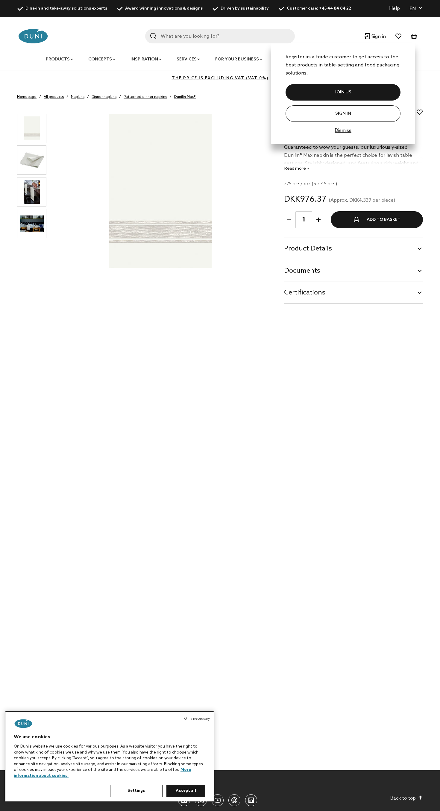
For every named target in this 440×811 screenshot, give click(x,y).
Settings (136, 791)
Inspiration (144, 59)
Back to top (403, 798)
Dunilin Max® (185, 97)
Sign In (343, 113)
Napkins (77, 97)
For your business (237, 59)
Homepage (27, 97)
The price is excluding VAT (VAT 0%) (220, 78)
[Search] (153, 36)
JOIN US (343, 92)
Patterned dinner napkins (145, 97)
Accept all (186, 791)
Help (394, 8)
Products (58, 59)
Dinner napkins (104, 97)
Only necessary (197, 719)
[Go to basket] (414, 36)
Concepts (100, 59)
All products (54, 97)
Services (187, 59)
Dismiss (343, 130)
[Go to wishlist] (398, 36)
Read (295, 168)
